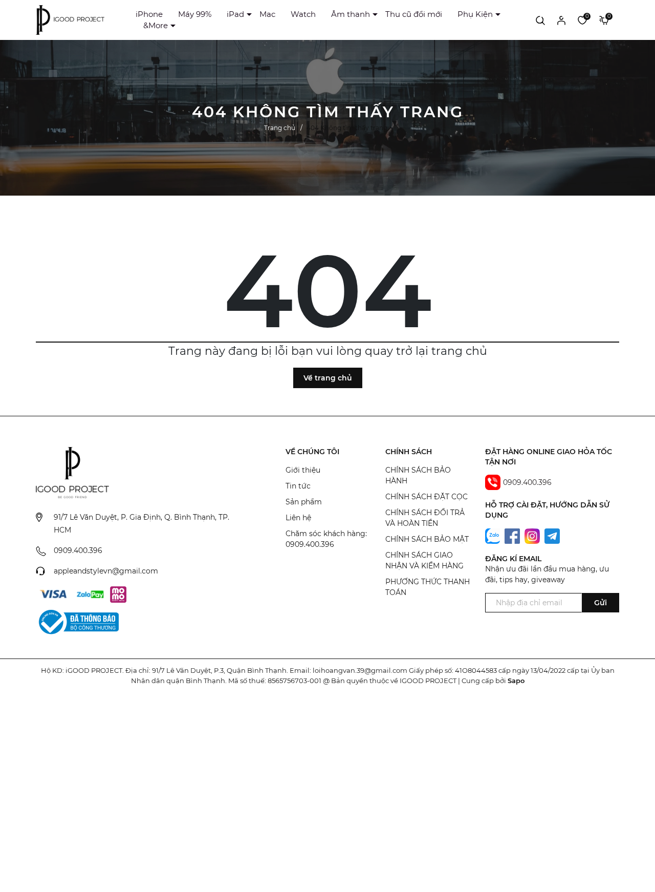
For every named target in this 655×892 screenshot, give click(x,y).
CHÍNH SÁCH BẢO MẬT (427, 539)
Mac (267, 14)
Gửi (600, 602)
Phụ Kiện (475, 14)
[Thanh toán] (53, 594)
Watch (303, 14)
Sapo (516, 680)
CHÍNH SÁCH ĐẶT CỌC (426, 496)
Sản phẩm (304, 501)
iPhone (149, 14)
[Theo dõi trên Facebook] (513, 535)
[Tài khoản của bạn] (561, 20)
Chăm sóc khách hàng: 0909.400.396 (326, 539)
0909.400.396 (78, 550)
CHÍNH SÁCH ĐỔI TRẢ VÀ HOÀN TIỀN (425, 518)
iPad (235, 14)
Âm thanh (350, 14)
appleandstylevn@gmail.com (106, 571)
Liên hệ (298, 517)
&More (155, 25)
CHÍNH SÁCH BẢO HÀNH (418, 475)
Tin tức (298, 486)
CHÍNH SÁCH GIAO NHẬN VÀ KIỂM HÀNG (424, 560)
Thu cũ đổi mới (413, 14)
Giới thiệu (303, 470)
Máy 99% (194, 14)
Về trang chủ (327, 378)
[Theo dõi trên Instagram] (533, 535)
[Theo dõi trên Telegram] (552, 535)
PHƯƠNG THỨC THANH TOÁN (427, 587)
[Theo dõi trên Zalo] (494, 535)
